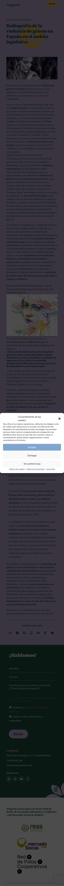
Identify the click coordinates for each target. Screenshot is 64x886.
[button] (59, 418)
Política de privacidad (35, 469)
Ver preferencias (32, 463)
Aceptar (32, 447)
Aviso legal (50, 469)
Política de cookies (17, 469)
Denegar (32, 455)
